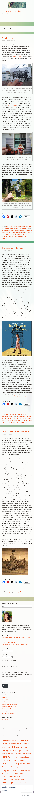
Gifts (23, 768)
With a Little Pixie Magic (8, 721)
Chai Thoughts (5, 705)
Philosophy (8, 424)
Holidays (5, 775)
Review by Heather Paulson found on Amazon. (14, 400)
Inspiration (28, 226)
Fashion (17, 765)
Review (30, 424)
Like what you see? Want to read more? (14, 680)
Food (27, 765)
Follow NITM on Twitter (9, 674)
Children (15, 754)
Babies (4, 751)
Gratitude (17, 226)
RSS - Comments (6, 730)
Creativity (16, 600)
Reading (19, 424)
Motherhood (17, 781)
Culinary (22, 758)
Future (15, 768)
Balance (9, 751)
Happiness (22, 226)
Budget (4, 755)
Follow (5, 694)
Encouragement (19, 761)
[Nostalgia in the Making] (17, 5)
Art (7, 418)
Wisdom (20, 236)
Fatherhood (22, 765)
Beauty (12, 230)
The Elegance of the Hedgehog (16, 249)
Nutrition (12, 784)
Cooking (5, 758)
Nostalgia (6, 228)
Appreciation (7, 230)
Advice (4, 748)
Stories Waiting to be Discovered (17, 437)
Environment (28, 761)
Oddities (21, 600)
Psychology (14, 424)
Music (24, 781)
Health (28, 771)
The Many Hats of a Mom (8, 719)
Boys (27, 751)
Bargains (14, 751)
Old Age (17, 234)
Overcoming (22, 784)
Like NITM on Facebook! (9, 668)
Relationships (19, 228)
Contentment (24, 755)
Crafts (10, 758)
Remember (4, 236)
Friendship (12, 226)
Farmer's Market (12, 765)
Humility (20, 775)
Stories (9, 236)
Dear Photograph (14, 37)
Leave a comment (6, 602)
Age (2, 230)
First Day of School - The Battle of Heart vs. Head (15, 652)
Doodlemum (5, 707)
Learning (23, 778)
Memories (6, 234)
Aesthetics (9, 748)
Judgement (18, 778)
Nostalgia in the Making (11, 11)
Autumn (29, 748)
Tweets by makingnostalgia (9, 676)
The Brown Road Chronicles (9, 714)
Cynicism (4, 422)
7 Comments (28, 426)
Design (27, 758)
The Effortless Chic (7, 716)
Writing (25, 228)
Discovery (29, 230)
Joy (15, 778)
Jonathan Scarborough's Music (9, 712)
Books (9, 418)
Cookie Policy (5, 790)
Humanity (23, 232)
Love (3, 228)
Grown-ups (12, 771)
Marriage (4, 781)
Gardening (19, 768)
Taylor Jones (14, 236)
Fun (12, 768)
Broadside (4, 703)
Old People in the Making (8, 650)
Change (16, 230)
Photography (12, 228)
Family (7, 226)
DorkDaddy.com (6, 709)
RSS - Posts (5, 727)
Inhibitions (25, 775)
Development (5, 761)
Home (9, 775)
